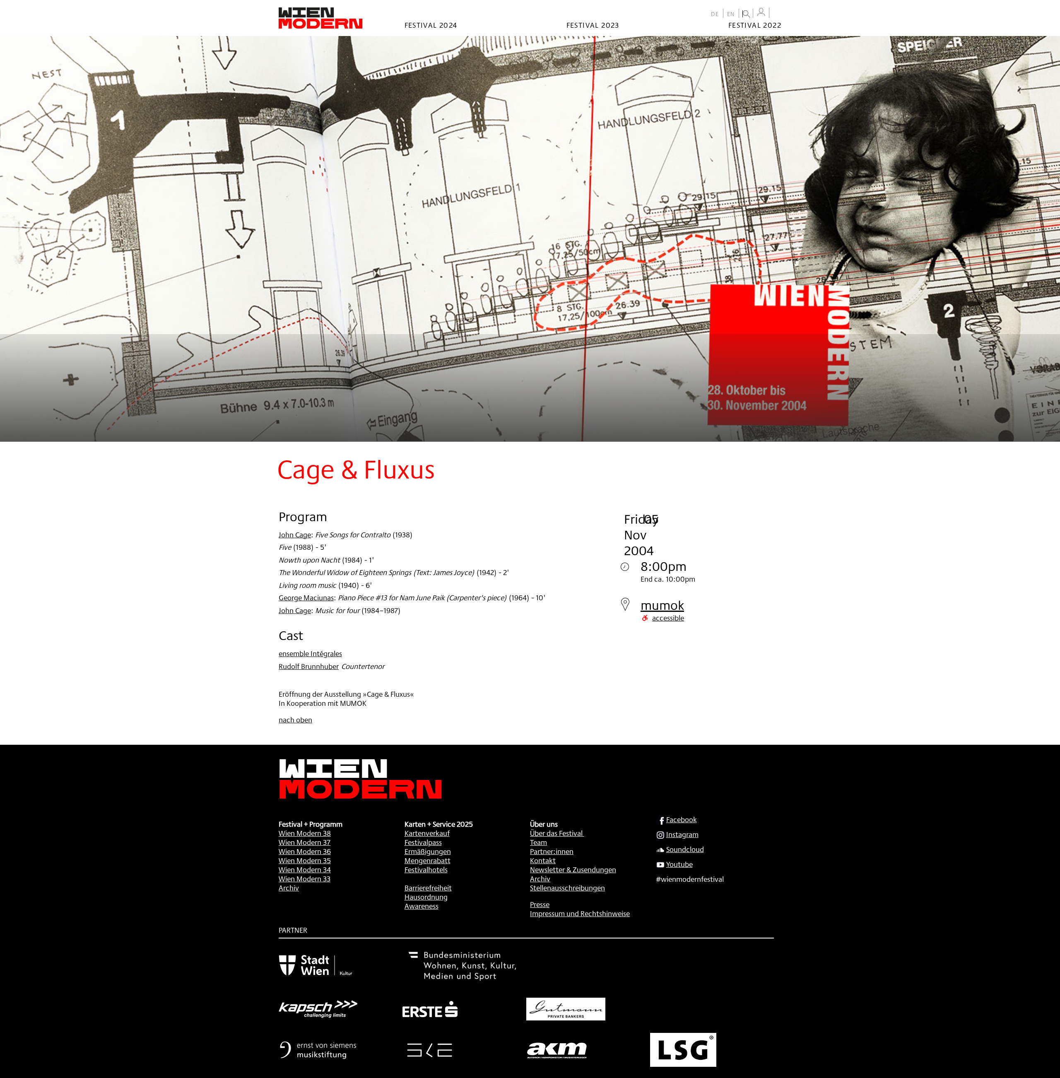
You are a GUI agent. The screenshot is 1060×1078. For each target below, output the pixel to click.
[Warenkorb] (777, 13)
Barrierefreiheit (428, 887)
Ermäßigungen (428, 851)
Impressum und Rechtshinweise (580, 913)
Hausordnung (426, 896)
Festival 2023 (592, 24)
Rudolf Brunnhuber (309, 666)
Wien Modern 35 (305, 860)
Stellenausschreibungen (567, 887)
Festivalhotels (426, 869)
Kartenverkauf (427, 833)
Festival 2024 (431, 24)
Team (538, 842)
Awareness (421, 905)
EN (731, 14)
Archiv (289, 887)
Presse (539, 904)
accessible (668, 617)
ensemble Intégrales (310, 653)
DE (715, 14)
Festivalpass (423, 842)
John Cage (295, 534)
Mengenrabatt (427, 860)
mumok (662, 605)
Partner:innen (551, 851)
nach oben (295, 719)
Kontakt (543, 860)
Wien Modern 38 (305, 833)
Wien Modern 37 (304, 842)
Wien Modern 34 (305, 869)
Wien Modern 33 (304, 878)
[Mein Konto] (761, 12)
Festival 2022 (754, 24)
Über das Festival (556, 833)
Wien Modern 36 (305, 851)
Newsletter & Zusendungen (573, 869)
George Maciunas (306, 597)
